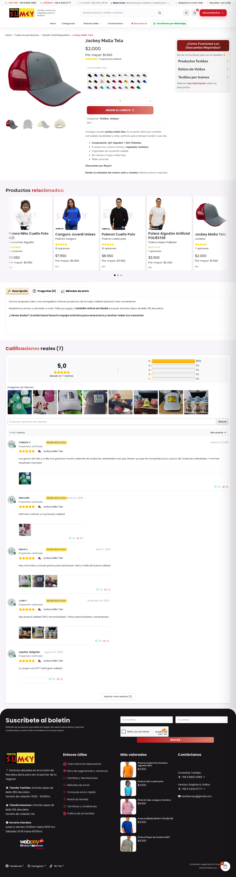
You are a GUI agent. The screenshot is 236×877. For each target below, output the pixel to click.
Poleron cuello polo (67, 239)
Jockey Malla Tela (164, 234)
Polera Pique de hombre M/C (154, 837)
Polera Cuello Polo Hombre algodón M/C (153, 764)
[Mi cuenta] (186, 12)
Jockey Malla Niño (210, 234)
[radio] (89, 75)
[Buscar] (159, 13)
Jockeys (114, 118)
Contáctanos (115, 23)
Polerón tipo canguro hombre (154, 800)
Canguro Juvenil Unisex (29, 234)
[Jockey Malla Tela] (40, 451)
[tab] (115, 275)
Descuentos (140, 23)
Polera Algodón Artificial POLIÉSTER (123, 235)
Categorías (68, 23)
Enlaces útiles (91, 23)
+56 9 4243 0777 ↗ (193, 789)
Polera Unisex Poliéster (116, 242)
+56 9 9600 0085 (191, 777)
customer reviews (110, 59)
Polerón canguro (19, 239)
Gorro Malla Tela (97, 67)
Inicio (53, 23)
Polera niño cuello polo (150, 781)
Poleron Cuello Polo (72, 234)
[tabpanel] (118, 315)
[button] (78, 42)
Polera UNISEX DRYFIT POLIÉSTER (155, 818)
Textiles (104, 118)
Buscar (223, 421)
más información (196, 83)
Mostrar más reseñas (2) (118, 696)
